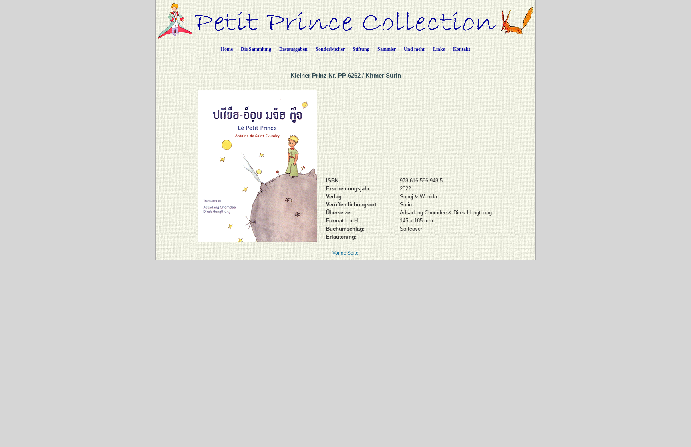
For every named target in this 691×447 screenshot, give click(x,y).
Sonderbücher (330, 49)
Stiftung (361, 49)
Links (439, 49)
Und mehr (414, 49)
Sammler (386, 49)
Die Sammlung (256, 49)
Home (227, 49)
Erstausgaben (293, 49)
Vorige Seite (345, 253)
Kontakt (461, 49)
